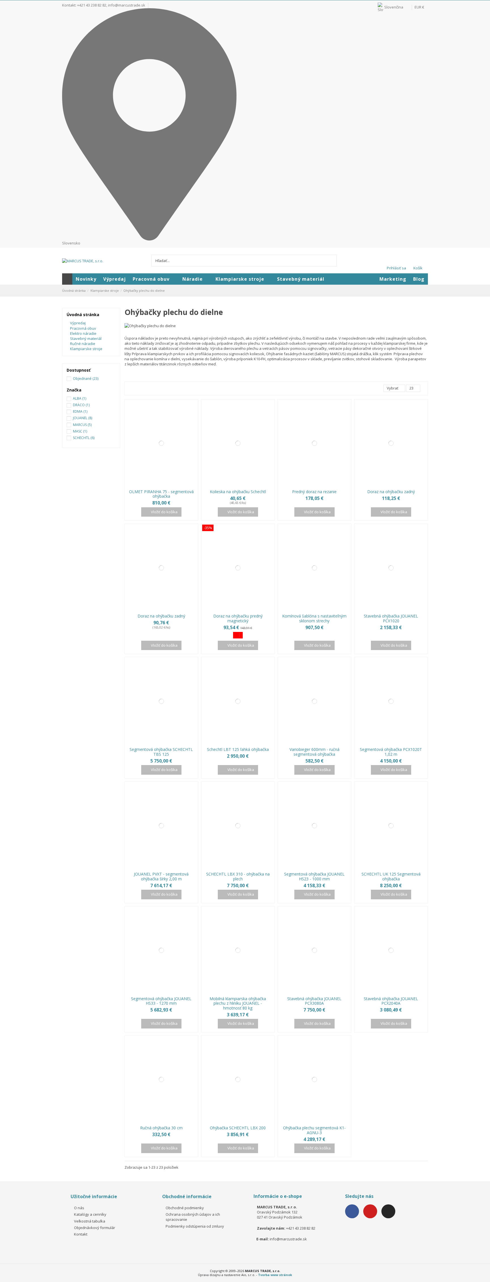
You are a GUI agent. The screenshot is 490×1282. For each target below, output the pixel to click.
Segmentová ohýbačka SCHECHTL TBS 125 (161, 752)
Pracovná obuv (83, 328)
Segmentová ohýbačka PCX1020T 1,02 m (391, 752)
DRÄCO (81, 405)
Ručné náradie (82, 343)
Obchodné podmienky (185, 1207)
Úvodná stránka (83, 314)
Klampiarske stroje (86, 348)
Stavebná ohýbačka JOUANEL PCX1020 (391, 618)
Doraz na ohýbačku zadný (391, 491)
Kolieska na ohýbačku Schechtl (238, 491)
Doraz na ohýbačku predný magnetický (238, 618)
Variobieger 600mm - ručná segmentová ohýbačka (314, 752)
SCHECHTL (83, 437)
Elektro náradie (83, 333)
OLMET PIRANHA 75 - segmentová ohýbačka (161, 494)
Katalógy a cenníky (90, 1214)
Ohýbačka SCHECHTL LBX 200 (238, 1127)
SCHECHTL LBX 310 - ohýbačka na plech (238, 876)
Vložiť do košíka (164, 511)
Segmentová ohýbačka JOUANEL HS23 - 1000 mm (314, 876)
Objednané (85, 378)
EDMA (80, 411)
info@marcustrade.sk (126, 5)
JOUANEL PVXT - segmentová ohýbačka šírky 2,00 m (161, 876)
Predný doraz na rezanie (314, 491)
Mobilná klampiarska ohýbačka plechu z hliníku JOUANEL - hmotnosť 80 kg (238, 1003)
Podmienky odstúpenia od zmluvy (195, 1226)
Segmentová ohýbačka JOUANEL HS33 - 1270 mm (161, 1001)
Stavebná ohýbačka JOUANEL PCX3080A (314, 1001)
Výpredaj (78, 322)
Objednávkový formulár (94, 1227)
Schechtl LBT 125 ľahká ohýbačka (238, 749)
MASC (80, 431)
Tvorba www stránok (275, 1275)
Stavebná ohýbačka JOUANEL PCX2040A (391, 1001)
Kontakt (80, 1234)
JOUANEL (82, 418)
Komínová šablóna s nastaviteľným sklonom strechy (314, 618)
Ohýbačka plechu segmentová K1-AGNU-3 (314, 1130)
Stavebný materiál (86, 338)
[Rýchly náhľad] (164, 484)
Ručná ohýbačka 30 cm (161, 1127)
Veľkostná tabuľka (89, 1221)
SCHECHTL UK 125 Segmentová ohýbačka (391, 876)
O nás (79, 1207)
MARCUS (82, 424)
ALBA (79, 398)
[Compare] (158, 484)
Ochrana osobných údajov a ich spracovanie (193, 1217)
